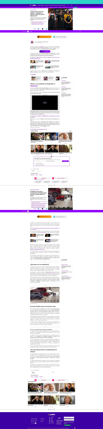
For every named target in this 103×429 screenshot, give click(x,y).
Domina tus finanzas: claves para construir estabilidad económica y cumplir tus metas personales (39, 182)
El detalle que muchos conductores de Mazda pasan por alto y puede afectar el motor (66, 267)
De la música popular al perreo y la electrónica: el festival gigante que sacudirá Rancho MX (66, 89)
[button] (30, 5)
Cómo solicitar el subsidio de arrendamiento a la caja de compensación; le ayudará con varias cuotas (56, 182)
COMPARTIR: (34, 208)
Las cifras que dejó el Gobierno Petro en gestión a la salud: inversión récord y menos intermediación (66, 278)
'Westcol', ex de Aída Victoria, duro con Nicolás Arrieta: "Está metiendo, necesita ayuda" (38, 78)
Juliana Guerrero (32, 7)
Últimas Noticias (65, 7)
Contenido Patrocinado (34, 189)
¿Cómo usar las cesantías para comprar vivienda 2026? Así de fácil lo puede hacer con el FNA (47, 182)
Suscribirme (67, 425)
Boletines (75, 7)
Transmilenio (60, 7)
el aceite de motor (43, 232)
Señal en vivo (38, 170)
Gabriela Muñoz (51, 7)
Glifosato (42, 7)
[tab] (43, 178)
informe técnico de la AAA (50, 272)
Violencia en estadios (37, 7)
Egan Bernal (55, 7)
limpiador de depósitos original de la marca (37, 249)
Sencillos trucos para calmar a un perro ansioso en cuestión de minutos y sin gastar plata (65, 182)
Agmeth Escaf (46, 7)
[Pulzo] (34, 5)
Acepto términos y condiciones (39, 163)
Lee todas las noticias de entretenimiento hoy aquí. (38, 129)
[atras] (57, 78)
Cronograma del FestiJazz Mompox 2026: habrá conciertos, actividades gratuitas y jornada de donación (66, 95)
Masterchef (34, 85)
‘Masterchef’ (41, 46)
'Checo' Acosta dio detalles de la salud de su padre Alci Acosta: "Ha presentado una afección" (66, 83)
